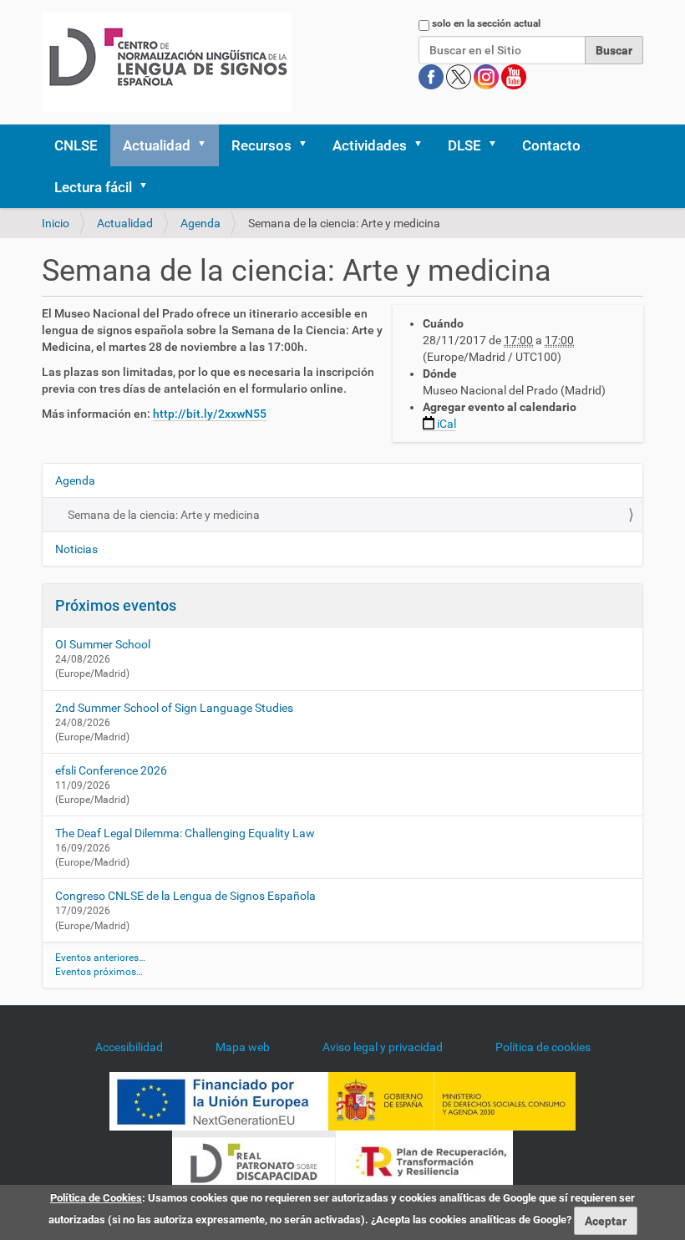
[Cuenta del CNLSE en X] (460, 76)
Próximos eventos (115, 605)
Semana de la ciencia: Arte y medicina (164, 514)
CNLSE (76, 145)
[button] (207, 145)
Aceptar (606, 1220)
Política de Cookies (96, 1198)
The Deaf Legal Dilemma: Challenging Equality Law (185, 833)
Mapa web (243, 1047)
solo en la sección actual (486, 23)
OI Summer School (102, 644)
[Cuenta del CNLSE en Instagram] (487, 76)
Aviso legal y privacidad (382, 1047)
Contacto (551, 145)
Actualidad (156, 145)
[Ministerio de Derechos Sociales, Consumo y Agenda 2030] (452, 1100)
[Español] (167, 62)
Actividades (369, 145)
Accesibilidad (129, 1047)
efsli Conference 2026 (111, 770)
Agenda (200, 223)
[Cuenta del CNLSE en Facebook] (432, 76)
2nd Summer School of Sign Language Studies (174, 707)
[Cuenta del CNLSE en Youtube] (513, 76)
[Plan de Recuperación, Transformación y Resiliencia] (424, 1159)
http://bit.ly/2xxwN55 (209, 413)
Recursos (261, 145)
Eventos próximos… (99, 972)
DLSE (464, 145)
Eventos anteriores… (100, 957)
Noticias (76, 549)
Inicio (55, 223)
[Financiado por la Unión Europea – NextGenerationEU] (218, 1100)
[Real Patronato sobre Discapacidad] (254, 1159)
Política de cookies (543, 1047)
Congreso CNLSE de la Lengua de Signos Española (185, 895)
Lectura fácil (93, 187)
